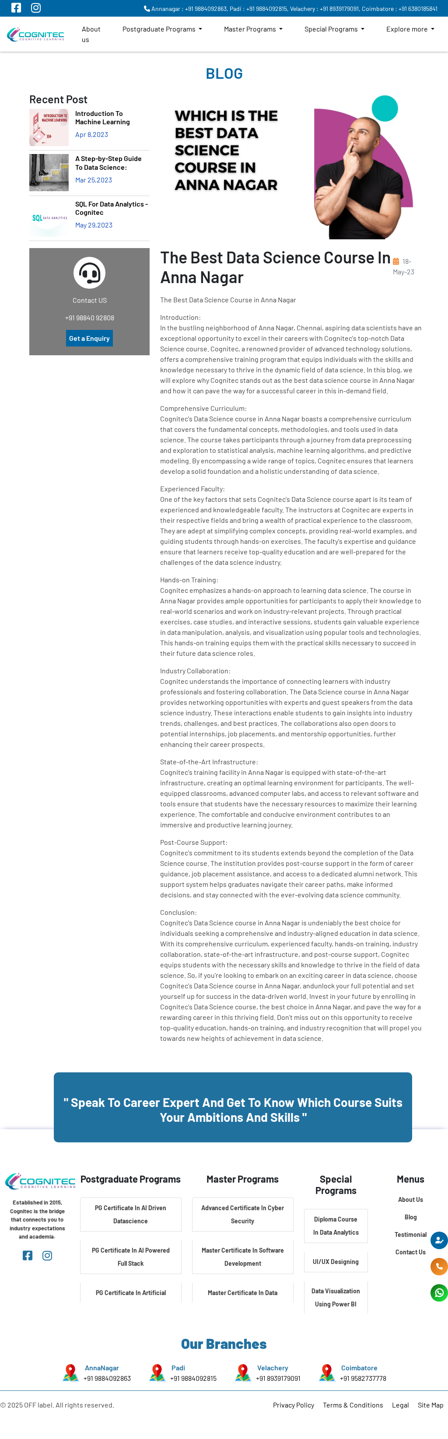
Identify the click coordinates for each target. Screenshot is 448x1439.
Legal (400, 1404)
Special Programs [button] (331, 29)
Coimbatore (359, 1367)
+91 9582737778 (363, 1378)
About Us (410, 1199)
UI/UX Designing (336, 1261)
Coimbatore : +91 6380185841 (400, 8)
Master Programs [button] (250, 29)
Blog (411, 1217)
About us (91, 34)
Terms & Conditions (353, 1404)
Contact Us (411, 1252)
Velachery (272, 1367)
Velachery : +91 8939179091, (325, 8)
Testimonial (411, 1234)
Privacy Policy (293, 1404)
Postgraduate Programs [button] (159, 29)
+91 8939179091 (278, 1378)
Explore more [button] (407, 29)
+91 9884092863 (107, 1378)
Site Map (431, 1404)
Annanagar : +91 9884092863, (189, 8)
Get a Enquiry (89, 338)
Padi (178, 1367)
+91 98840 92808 (89, 317)
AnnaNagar (102, 1367)
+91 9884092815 (193, 1378)
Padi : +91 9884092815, (259, 8)
